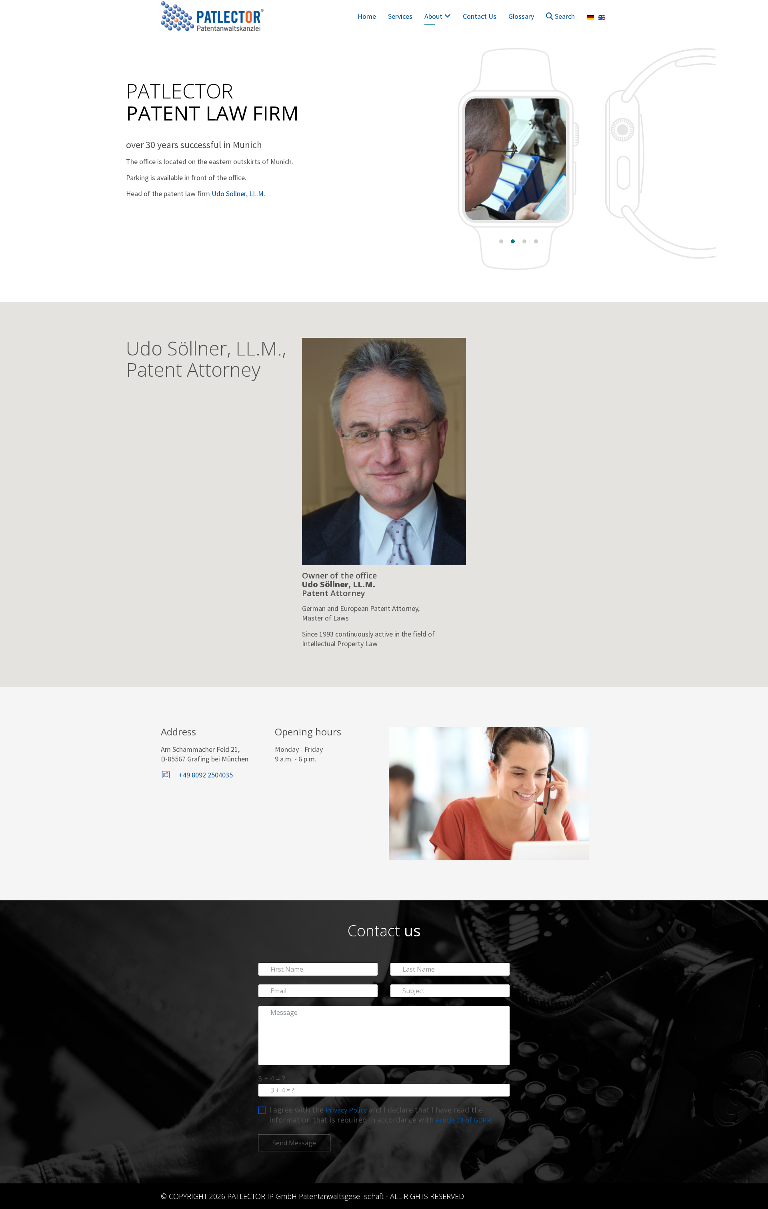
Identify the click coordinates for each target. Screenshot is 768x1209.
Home (367, 16)
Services (400, 16)
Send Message (294, 1143)
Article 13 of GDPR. (464, 1120)
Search (564, 16)
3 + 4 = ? (271, 1078)
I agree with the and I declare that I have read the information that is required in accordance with (381, 1115)
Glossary (521, 16)
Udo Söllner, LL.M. (238, 193)
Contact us (479, 16)
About (433, 16)
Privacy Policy (346, 1110)
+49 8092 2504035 (206, 774)
